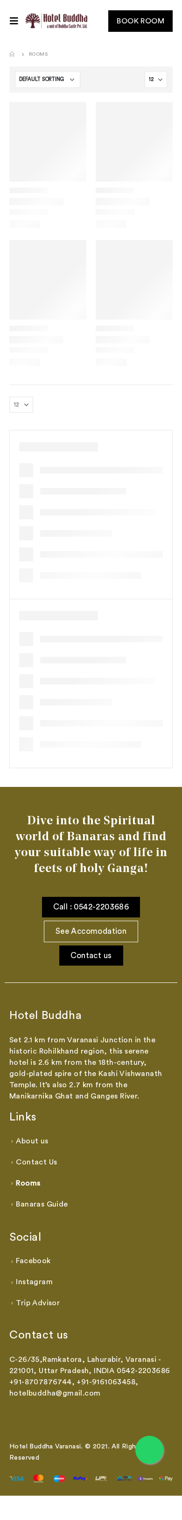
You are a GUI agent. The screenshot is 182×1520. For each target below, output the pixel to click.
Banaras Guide (42, 1204)
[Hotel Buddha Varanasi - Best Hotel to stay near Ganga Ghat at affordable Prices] (57, 21)
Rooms (28, 1183)
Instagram (34, 1282)
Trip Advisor (38, 1303)
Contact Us (36, 1162)
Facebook (33, 1261)
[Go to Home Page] (12, 54)
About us (32, 1141)
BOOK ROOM (140, 21)
